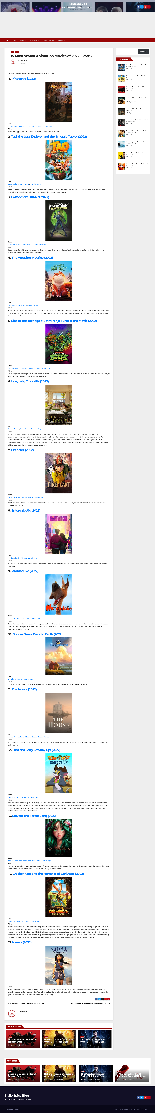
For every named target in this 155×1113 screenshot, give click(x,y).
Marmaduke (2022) (24, 571)
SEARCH (143, 51)
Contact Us (61, 40)
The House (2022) (24, 689)
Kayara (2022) (21, 942)
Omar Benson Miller (26, 368)
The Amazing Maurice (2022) (32, 257)
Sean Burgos (24, 797)
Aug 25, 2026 (13, 1045)
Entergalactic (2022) (25, 510)
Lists (12, 51)
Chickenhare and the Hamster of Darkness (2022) (48, 874)
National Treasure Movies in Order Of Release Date (58, 1040)
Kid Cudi (11, 558)
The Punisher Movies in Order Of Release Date (92, 1040)
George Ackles (13, 797)
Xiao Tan (20, 679)
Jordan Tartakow (14, 921)
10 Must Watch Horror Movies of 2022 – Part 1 (27, 1003)
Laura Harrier (32, 558)
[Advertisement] (77, 25)
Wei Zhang (12, 679)
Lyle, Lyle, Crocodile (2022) (30, 381)
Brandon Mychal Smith (42, 368)
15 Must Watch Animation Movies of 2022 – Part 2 (51, 56)
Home (14, 40)
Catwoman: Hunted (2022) (30, 197)
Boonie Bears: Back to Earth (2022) (37, 634)
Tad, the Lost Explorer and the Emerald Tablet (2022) (49, 136)
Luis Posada (24, 184)
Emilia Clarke (22, 305)
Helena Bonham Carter (16, 737)
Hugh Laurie (12, 305)
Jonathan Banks (40, 245)
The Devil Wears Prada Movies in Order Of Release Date (131, 1076)
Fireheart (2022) (22, 450)
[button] (150, 40)
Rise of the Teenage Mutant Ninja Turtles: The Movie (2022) (54, 321)
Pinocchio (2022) (24, 79)
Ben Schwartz (13, 368)
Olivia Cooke (12, 497)
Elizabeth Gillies (14, 245)
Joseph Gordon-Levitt (44, 126)
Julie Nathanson (36, 618)
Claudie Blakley (43, 737)
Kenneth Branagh (24, 497)
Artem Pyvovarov (29, 861)
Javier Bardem (25, 429)
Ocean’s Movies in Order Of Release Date (22, 1040)
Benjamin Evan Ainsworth (17, 126)
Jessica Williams (21, 558)
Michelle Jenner (35, 184)
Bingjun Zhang (29, 679)
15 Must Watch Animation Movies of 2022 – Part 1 (89, 1003)
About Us (23, 40)
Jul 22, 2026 (122, 1079)
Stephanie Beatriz (26, 245)
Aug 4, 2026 (49, 1045)
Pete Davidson (13, 618)
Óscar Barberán (13, 184)
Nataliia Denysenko (15, 861)
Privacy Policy (34, 40)
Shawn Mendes (13, 429)
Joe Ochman (25, 921)
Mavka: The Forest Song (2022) (34, 816)
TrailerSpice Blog (77, 3)
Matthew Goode (31, 737)
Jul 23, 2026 (85, 1045)
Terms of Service (48, 40)
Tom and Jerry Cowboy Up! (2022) (36, 750)
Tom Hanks (31, 126)
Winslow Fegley (37, 429)
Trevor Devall (34, 797)
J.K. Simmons (24, 618)
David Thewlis (33, 305)
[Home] (7, 40)
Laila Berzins (35, 921)
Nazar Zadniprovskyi (43, 861)
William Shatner (37, 497)
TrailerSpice (23, 60)
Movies (16, 51)
